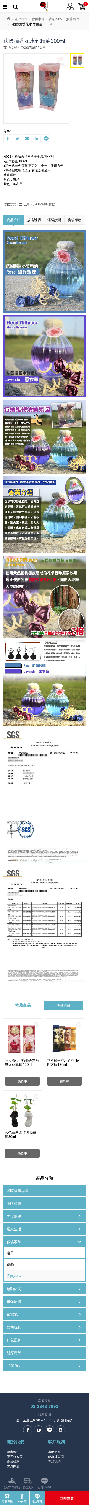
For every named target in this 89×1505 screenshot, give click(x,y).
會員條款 (13, 1461)
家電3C (12, 1314)
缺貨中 (22, 1081)
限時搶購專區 (18, 1190)
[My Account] (15, 7)
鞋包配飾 (14, 1340)
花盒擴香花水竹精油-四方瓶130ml (63, 1062)
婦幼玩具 (14, 1327)
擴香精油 (72, 19)
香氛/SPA (55, 19)
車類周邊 (14, 1301)
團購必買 (14, 1203)
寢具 (10, 1253)
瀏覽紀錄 (63, 1005)
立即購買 (67, 1498)
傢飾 (10, 1264)
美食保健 (14, 1216)
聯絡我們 (54, 1461)
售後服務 (74, 220)
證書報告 (13, 1452)
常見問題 (13, 1466)
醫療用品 (14, 1352)
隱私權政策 (15, 1457)
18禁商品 (14, 1365)
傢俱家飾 (38, 19)
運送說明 (54, 220)
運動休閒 (14, 1288)
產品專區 (21, 19)
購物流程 (54, 1452)
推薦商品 (23, 1005)
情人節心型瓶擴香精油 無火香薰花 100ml (22, 1062)
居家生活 (14, 1229)
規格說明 (34, 220)
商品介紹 (14, 220)
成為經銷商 (56, 1457)
